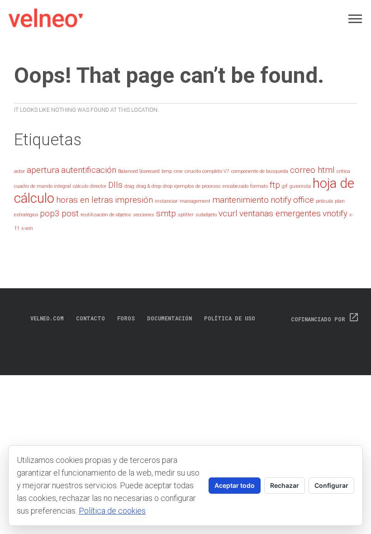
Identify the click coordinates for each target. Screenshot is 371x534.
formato (259, 186)
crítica (343, 171)
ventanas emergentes (280, 213)
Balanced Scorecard (139, 171)
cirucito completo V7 (207, 171)
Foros (126, 318)
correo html (312, 170)
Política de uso (229, 318)
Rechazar (284, 485)
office (303, 200)
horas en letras (84, 200)
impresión (134, 200)
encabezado (235, 186)
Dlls (115, 185)
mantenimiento (240, 200)
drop (167, 186)
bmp (167, 171)
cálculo (80, 186)
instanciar (166, 201)
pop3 (50, 213)
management (195, 201)
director (98, 186)
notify (281, 200)
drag (129, 186)
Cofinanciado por (325, 319)
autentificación (88, 170)
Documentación (169, 318)
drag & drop (148, 186)
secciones (143, 215)
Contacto (90, 318)
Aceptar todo (234, 485)
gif (285, 186)
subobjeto (206, 215)
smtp (166, 213)
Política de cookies (112, 510)
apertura (43, 170)
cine (178, 171)
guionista (300, 186)
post (70, 213)
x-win (27, 228)
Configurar (331, 485)
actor (19, 171)
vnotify (335, 213)
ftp (275, 185)
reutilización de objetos (106, 215)
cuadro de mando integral (42, 186)
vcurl (228, 213)
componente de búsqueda (259, 171)
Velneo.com (47, 318)
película (324, 201)
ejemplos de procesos (197, 186)
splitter (186, 215)
